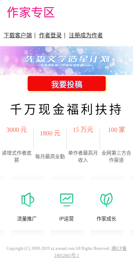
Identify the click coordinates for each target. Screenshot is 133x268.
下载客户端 (18, 35)
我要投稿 (66, 84)
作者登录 (50, 35)
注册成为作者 (86, 35)
